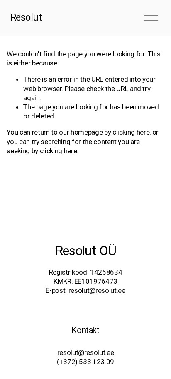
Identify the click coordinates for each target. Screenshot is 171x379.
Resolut (26, 17)
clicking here (131, 132)
